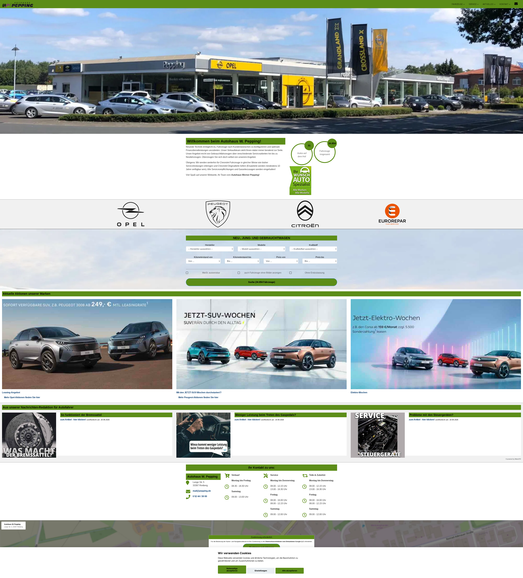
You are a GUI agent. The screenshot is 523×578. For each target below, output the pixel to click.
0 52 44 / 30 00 (200, 496)
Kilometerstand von (203, 257)
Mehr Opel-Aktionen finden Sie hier (22, 397)
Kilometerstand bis (242, 257)
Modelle (261, 245)
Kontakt (504, 4)
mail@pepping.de (202, 491)
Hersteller (210, 245)
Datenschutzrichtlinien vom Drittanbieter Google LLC (285, 541)
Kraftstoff (313, 245)
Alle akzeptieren (289, 571)
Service (473, 4)
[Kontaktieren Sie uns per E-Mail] (516, 4)
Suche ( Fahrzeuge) (261, 282)
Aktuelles (488, 4)
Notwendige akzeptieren (232, 569)
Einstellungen (261, 571)
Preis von (280, 257)
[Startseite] (17, 4)
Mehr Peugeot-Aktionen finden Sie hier (198, 397)
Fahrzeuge (457, 4)
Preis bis (320, 257)
